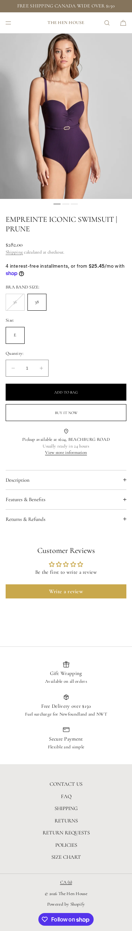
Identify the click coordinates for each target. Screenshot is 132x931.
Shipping (14, 252)
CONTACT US (66, 784)
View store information (66, 452)
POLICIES (66, 845)
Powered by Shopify (66, 904)
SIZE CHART (66, 857)
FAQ (66, 796)
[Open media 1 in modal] (66, 116)
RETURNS (66, 820)
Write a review (66, 591)
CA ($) (66, 882)
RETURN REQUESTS (66, 832)
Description (18, 480)
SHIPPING (66, 808)
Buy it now (66, 412)
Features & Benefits (25, 499)
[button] (107, 22)
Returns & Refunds (25, 519)
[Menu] (14, 22)
